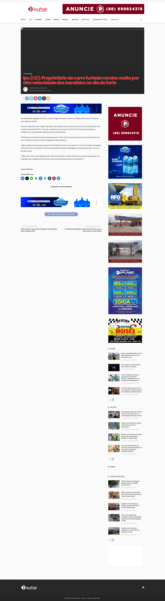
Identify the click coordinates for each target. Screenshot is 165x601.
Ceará (47, 19)
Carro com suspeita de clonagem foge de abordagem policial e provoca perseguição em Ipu (131, 518)
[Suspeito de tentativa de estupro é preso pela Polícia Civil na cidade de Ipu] (114, 506)
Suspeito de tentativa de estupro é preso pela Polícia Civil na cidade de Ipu (130, 506)
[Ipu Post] (29, 587)
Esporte (75, 19)
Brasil (56, 19)
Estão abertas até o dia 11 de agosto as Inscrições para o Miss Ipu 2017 (39, 230)
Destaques (28, 73)
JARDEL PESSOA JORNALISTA (38, 88)
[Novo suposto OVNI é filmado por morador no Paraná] (114, 367)
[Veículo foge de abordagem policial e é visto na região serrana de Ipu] (114, 484)
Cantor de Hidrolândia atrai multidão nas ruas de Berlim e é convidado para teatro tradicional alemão (131, 448)
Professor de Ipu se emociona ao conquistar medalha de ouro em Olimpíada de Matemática (131, 390)
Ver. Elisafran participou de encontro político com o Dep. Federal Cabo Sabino (83, 230)
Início (23, 19)
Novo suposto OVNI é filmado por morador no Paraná (130, 366)
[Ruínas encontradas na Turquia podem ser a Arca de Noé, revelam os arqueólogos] (114, 437)
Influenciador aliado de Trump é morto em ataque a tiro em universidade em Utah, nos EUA (131, 414)
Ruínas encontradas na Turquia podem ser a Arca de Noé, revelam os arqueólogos (131, 436)
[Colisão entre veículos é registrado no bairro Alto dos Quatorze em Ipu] (114, 531)
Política (85, 19)
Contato (115, 19)
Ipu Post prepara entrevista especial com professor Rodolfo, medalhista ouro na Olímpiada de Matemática (130, 377)
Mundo (65, 19)
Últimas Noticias (99, 19)
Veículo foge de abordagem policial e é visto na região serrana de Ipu (130, 483)
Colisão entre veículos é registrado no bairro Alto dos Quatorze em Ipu (130, 530)
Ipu (30, 19)
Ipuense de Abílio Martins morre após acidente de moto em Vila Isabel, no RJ (131, 355)
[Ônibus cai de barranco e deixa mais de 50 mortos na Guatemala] (114, 426)
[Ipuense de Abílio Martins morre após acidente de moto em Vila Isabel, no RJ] (114, 356)
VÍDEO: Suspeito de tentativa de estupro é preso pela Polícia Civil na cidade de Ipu (131, 494)
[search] (141, 19)
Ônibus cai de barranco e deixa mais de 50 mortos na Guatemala (131, 425)
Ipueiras (38, 19)
